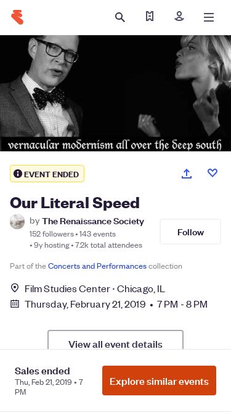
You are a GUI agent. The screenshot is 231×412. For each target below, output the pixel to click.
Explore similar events (159, 380)
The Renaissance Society (93, 220)
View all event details (115, 343)
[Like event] (212, 173)
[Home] (17, 17)
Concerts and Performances (97, 265)
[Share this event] (186, 173)
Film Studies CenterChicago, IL (95, 288)
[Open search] (120, 17)
